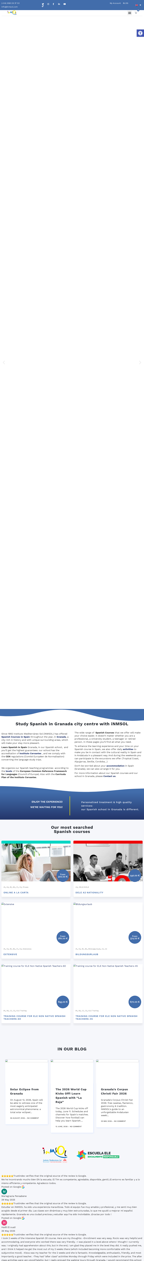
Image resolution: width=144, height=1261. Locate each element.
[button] (140, 33)
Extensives (27, 949)
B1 (11, 887)
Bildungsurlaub (94, 949)
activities (128, 749)
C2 (20, 887)
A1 (4, 887)
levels (9, 771)
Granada (61, 737)
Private (25, 887)
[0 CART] (136, 13)
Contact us (109, 776)
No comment (33, 1118)
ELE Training (21, 1011)
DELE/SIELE (84, 887)
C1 (17, 887)
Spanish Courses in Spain (15, 737)
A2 (7, 887)
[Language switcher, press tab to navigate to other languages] (138, 5)
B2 (14, 887)
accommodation (115, 765)
